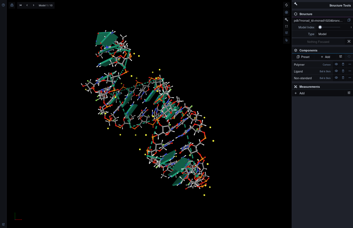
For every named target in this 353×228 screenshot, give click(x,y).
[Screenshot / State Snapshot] (286, 12)
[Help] (3, 5)
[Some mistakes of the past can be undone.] (349, 56)
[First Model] (20, 5)
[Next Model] (33, 5)
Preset (305, 57)
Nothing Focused (318, 42)
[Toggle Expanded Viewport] (286, 26)
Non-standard (312, 78)
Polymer (312, 64)
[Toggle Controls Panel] (286, 20)
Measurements (309, 87)
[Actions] (349, 64)
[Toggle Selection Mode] (286, 40)
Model (322, 34)
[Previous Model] (27, 5)
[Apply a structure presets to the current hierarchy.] (349, 20)
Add (327, 57)
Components (322, 50)
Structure (305, 14)
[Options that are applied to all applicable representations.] (340, 56)
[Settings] (3, 224)
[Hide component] (336, 64)
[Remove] (343, 64)
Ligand (312, 71)
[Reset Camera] (286, 5)
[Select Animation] (12, 5)
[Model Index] (304, 27)
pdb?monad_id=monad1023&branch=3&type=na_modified (319, 20)
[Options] (349, 93)
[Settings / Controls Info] (286, 33)
